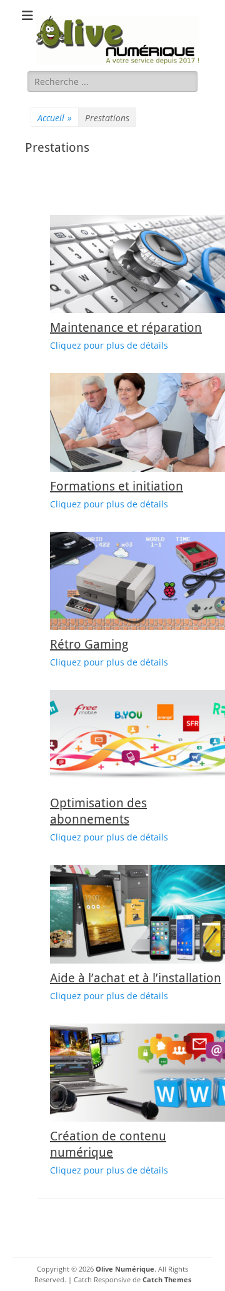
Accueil (55, 118)
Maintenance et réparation (126, 327)
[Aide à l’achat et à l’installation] (137, 914)
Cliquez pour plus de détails (109, 345)
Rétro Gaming (89, 644)
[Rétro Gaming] (137, 581)
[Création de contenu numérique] (137, 1073)
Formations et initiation (116, 486)
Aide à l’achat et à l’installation (135, 977)
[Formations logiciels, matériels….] (137, 422)
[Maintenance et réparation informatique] (137, 264)
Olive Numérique (125, 1269)
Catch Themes (166, 1279)
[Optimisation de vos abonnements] (137, 739)
